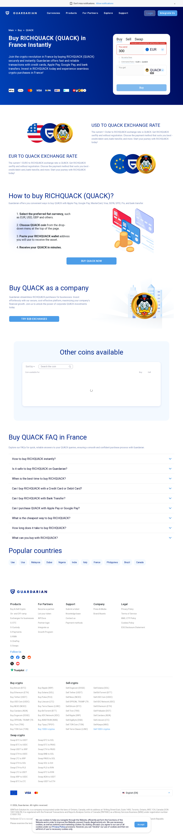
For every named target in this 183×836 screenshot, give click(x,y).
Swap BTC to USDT (19, 740)
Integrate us (43, 627)
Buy (20, 30)
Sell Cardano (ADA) (102, 715)
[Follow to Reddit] (29, 658)
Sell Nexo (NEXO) (73, 697)
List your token (44, 614)
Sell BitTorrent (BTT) (103, 692)
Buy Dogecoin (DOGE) (20, 715)
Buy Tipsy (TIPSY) (46, 724)
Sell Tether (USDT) (74, 692)
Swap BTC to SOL (46, 740)
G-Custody (15, 627)
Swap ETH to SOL (18, 763)
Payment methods (74, 623)
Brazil (127, 562)
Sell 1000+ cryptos (102, 729)
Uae (13, 562)
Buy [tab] (119, 39)
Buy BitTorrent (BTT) (47, 711)
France (97, 562)
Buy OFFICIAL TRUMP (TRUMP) (22, 720)
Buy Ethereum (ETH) (19, 692)
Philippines (112, 562)
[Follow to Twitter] (12, 664)
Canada (140, 562)
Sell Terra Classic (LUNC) (77, 729)
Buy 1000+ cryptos (46, 729)
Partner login (44, 623)
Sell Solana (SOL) (101, 688)
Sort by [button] (29, 366)
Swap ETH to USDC (18, 754)
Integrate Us (167, 13)
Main (11, 30)
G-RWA (13, 636)
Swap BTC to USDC (19, 745)
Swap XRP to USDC (19, 777)
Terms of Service (129, 614)
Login (150, 13)
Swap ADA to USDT (47, 777)
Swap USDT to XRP (19, 749)
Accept (141, 824)
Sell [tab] (128, 39)
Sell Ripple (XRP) (73, 715)
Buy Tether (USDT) (18, 697)
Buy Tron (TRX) (17, 724)
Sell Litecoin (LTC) (101, 720)
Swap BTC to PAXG (46, 745)
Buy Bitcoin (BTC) (18, 688)
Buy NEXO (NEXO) (18, 706)
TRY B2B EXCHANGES (34, 318)
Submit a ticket (72, 609)
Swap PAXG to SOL (46, 758)
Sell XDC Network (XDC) (104, 702)
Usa (23, 562)
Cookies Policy (127, 623)
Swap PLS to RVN (46, 767)
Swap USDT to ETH (46, 781)
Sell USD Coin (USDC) (103, 697)
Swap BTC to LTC (18, 781)
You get (122, 67)
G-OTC (13, 623)
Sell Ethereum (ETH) (103, 706)
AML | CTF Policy (128, 618)
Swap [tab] (139, 39)
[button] (91, 459)
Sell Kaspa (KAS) (101, 724)
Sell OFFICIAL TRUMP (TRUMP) (78, 702)
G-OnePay (14, 641)
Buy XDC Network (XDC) (48, 715)
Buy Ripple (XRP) (45, 688)
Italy (85, 562)
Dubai (49, 562)
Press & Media (100, 609)
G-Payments (16, 632)
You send (123, 47)
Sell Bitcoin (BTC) (73, 706)
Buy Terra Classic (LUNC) (49, 706)
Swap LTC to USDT (18, 772)
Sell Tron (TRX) (72, 711)
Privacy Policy (127, 609)
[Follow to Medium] (23, 658)
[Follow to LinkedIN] (12, 658)
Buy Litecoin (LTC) (46, 702)
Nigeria (62, 562)
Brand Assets (100, 614)
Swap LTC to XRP (18, 758)
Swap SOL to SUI (45, 763)
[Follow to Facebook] (17, 658)
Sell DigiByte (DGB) (74, 720)
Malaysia (35, 562)
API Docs (42, 618)
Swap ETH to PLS (18, 767)
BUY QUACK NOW (91, 260)
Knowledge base (73, 614)
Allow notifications (104, 3)
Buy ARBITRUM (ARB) (48, 720)
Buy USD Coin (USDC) (19, 702)
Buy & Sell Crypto (18, 609)
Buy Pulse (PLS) (45, 697)
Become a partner (46, 609)
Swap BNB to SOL (46, 754)
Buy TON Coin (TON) (19, 729)
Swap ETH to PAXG (46, 749)
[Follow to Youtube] (17, 664)
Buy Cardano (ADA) (19, 711)
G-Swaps (14, 646)
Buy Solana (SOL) (46, 692)
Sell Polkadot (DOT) (102, 711)
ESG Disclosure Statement (133, 627)
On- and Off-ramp (18, 614)
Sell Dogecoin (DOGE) (75, 688)
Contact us (70, 618)
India (74, 562)
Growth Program (45, 632)
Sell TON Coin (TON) (75, 724)
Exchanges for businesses (22, 618)
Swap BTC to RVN (46, 772)
